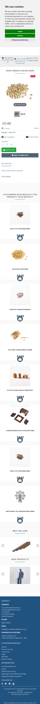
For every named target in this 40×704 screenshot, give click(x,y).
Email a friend (33, 137)
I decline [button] (20, 35)
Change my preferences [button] (20, 40)
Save (33, 76)
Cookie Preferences (9, 666)
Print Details (6, 176)
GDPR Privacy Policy (9, 671)
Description (6, 163)
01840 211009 (6, 623)
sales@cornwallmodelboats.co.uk (14, 629)
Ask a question (9, 137)
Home (4, 669)
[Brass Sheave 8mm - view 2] (23, 114)
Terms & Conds (7, 649)
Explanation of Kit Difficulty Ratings (14, 674)
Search (4, 647)
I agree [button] (20, 31)
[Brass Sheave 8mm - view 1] (17, 114)
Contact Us (6, 652)
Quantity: (5, 141)
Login (3, 654)
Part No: (5, 132)
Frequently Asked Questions (12, 676)
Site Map (5, 657)
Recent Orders (7, 659)
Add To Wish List (20, 155)
